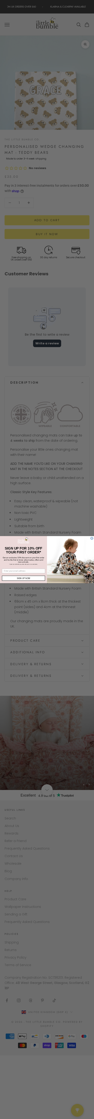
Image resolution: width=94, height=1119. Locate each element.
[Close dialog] (92, 538)
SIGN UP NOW (23, 578)
